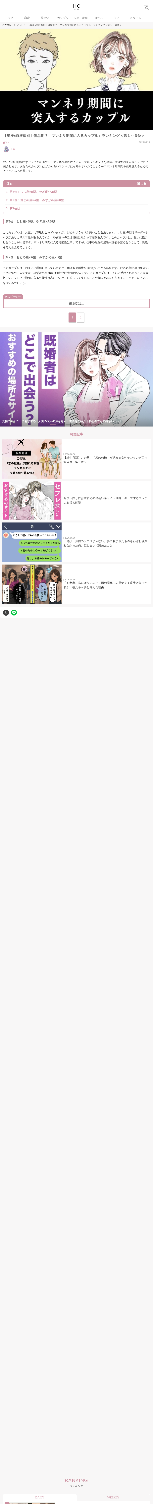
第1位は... (16, 208)
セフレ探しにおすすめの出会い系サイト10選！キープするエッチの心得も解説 (105, 500)
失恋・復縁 (81, 17)
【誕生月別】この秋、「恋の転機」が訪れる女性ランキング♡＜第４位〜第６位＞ (105, 460)
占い (116, 17)
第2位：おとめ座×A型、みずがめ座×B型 (37, 200)
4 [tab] (76, 424)
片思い (45, 17)
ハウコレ (7, 25)
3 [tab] (69, 424)
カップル (62, 17)
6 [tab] (92, 424)
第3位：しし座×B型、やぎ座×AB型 (33, 191)
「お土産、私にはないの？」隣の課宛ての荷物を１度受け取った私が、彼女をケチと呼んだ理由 (105, 585)
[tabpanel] (76, 379)
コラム (98, 17)
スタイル (135, 17)
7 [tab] (100, 424)
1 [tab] (53, 424)
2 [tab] (61, 424)
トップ (9, 17)
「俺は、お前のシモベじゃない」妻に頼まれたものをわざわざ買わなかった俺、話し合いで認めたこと (105, 543)
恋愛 (27, 17)
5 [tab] (84, 424)
